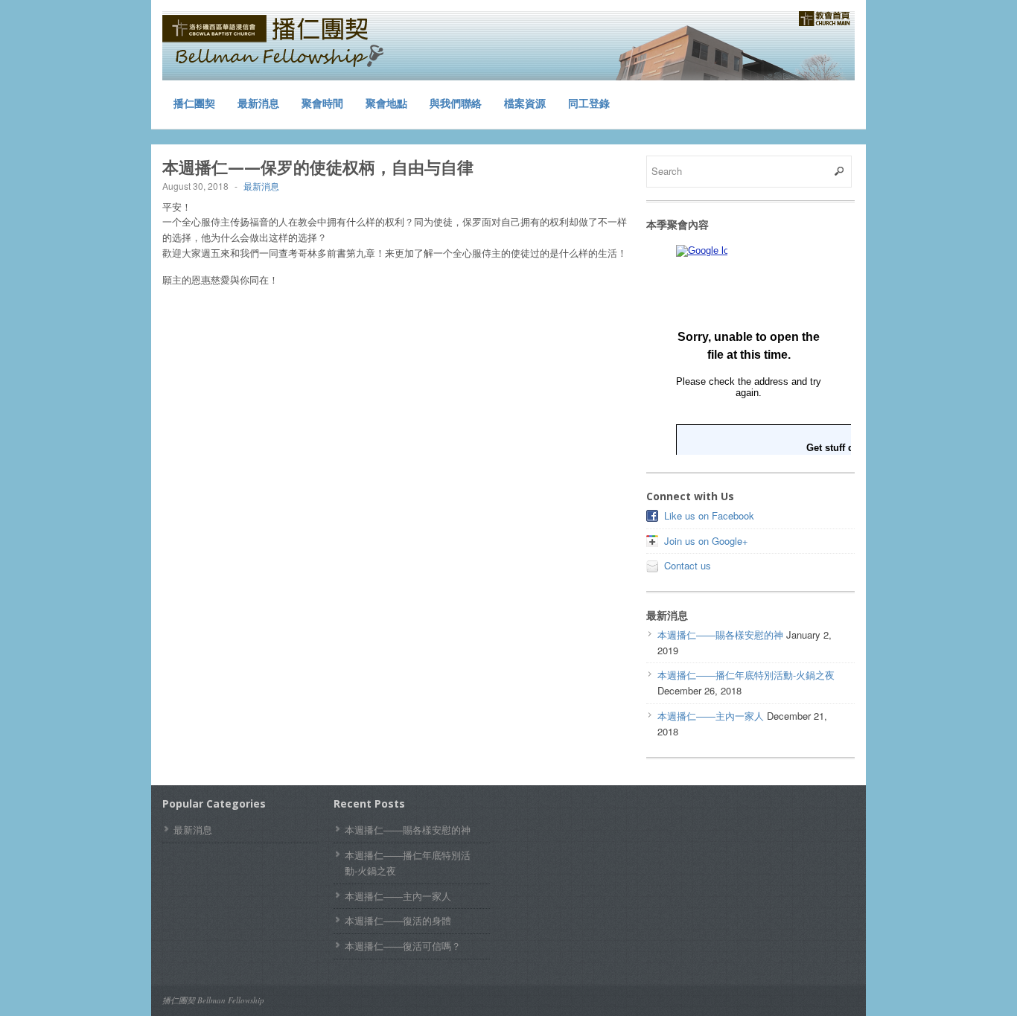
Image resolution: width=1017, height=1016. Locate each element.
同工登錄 (589, 102)
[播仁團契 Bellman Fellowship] (274, 44)
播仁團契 (194, 102)
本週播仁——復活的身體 (398, 920)
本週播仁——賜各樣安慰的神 (720, 634)
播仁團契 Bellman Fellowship (213, 1000)
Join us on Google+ (706, 541)
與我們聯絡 (456, 102)
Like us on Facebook (709, 515)
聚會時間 (322, 102)
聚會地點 (386, 102)
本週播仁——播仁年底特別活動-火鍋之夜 (746, 675)
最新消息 (258, 102)
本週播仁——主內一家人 (710, 716)
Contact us (687, 565)
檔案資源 (525, 102)
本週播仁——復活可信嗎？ (403, 946)
